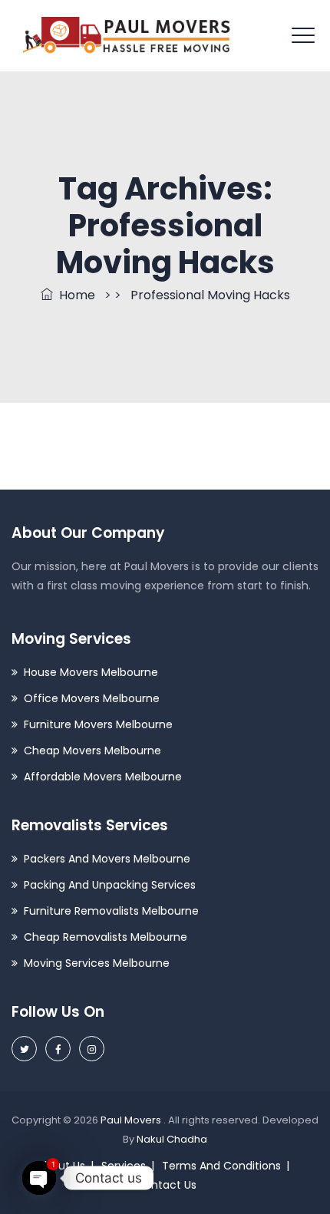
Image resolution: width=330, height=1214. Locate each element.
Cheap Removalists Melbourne (105, 937)
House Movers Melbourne (91, 672)
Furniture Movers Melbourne (98, 724)
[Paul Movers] (127, 35)
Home (74, 295)
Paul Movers (132, 1120)
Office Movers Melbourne (92, 698)
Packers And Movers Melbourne (107, 858)
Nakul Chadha (172, 1139)
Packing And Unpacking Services (110, 884)
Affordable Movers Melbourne (103, 776)
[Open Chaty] (39, 1178)
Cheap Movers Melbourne (92, 750)
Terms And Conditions (221, 1165)
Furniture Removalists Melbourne (111, 911)
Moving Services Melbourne (97, 963)
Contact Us (166, 1185)
